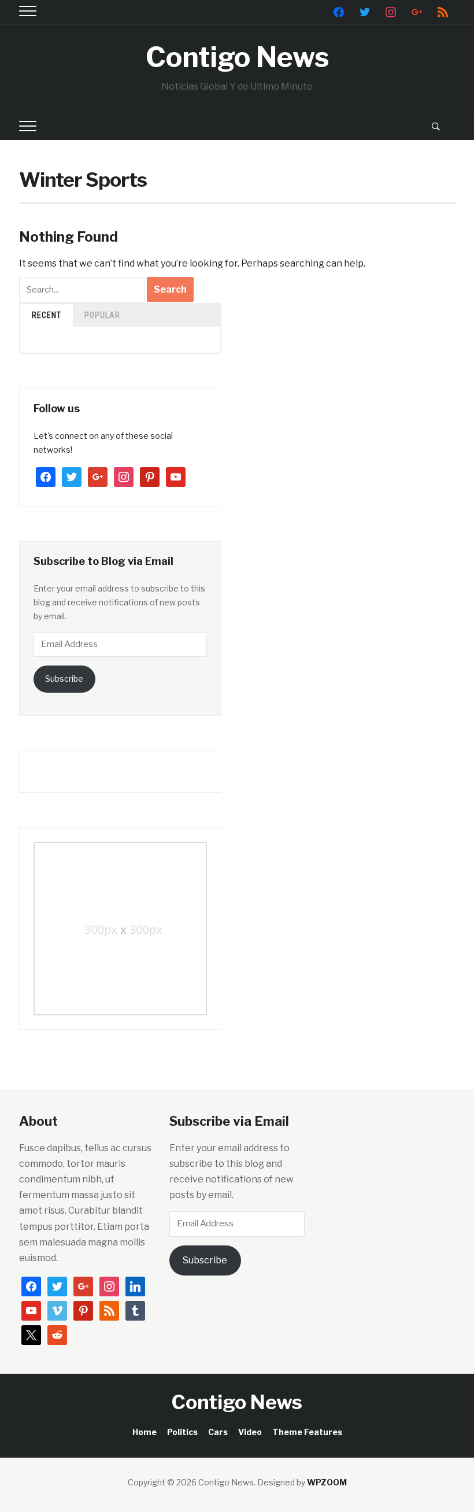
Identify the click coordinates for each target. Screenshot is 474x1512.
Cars (218, 1432)
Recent (46, 315)
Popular (102, 315)
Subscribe (64, 678)
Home (144, 1432)
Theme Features (307, 1432)
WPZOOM (327, 1482)
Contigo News (237, 57)
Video (250, 1432)
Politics (182, 1432)
